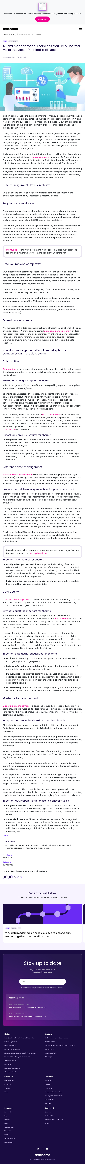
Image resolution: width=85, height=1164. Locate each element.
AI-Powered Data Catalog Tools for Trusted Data (20, 1053)
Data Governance (50, 1042)
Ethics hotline (49, 1099)
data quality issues (51, 414)
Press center (49, 1088)
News (6, 1123)
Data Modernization (51, 1053)
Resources (7, 34)
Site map (48, 1103)
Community (49, 1112)
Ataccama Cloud (10, 1072)
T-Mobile (7, 1088)
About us (48, 1081)
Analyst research (9, 1138)
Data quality (9, 429)
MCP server (8, 1064)
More (6, 1092)
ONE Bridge (48, 1057)
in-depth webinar (38, 553)
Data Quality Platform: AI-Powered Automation (19, 1038)
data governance (40, 157)
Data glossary (8, 1142)
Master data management (16, 705)
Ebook (6, 1135)
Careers (47, 1084)
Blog (14, 34)
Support (47, 1123)
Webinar (7, 1119)
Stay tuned (11, 249)
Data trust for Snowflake (12, 1068)
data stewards (61, 618)
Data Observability (10, 1045)
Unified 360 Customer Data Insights (56, 1038)
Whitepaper (8, 1131)
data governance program (57, 331)
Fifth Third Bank (9, 1081)
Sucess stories (9, 1127)
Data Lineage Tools (10, 1042)
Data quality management (16, 599)
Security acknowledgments (54, 1096)
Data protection (50, 1049)
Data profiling (9, 369)
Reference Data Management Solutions (17, 1057)
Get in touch (49, 1116)
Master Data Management (12, 1049)
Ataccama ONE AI (10, 1061)
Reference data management (18, 474)
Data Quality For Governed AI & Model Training (60, 1045)
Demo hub (7, 1112)
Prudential (7, 1084)
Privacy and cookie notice (53, 1092)
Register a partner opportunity (54, 1119)
